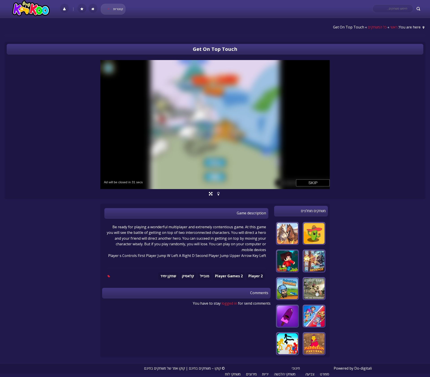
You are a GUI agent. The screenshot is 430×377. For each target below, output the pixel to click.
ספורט (324, 374)
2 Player (255, 276)
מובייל (204, 276)
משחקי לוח (233, 374)
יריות (265, 374)
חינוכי (296, 368)
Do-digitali (363, 368)
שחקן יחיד (168, 276)
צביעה (309, 374)
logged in (229, 303)
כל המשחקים (377, 27)
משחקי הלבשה (284, 374)
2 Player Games (229, 276)
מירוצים (251, 374)
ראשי (393, 27)
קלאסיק (188, 276)
